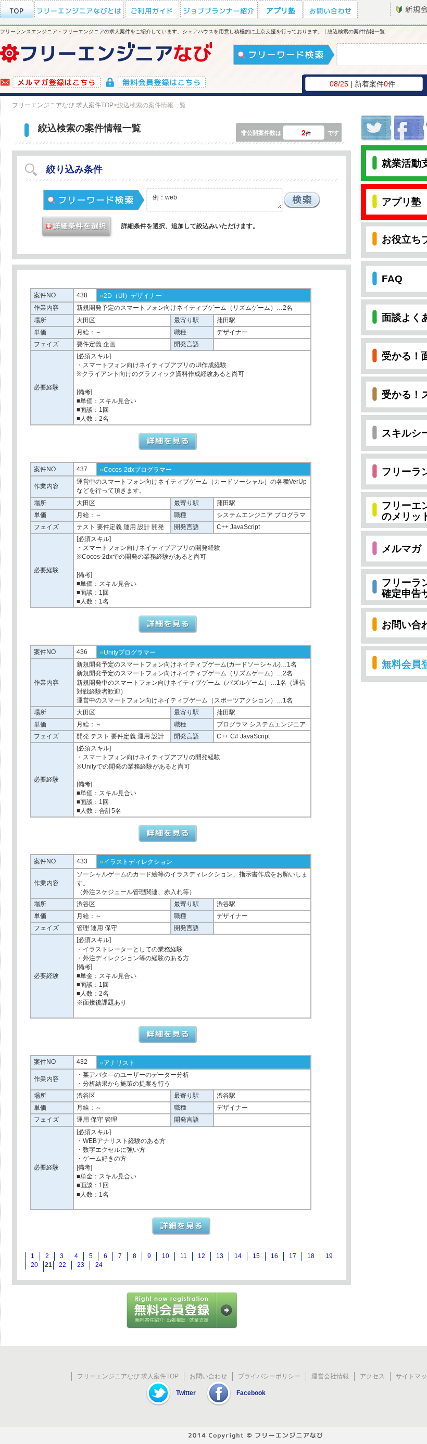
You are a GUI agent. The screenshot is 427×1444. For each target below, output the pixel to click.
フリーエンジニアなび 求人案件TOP (63, 105)
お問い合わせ (208, 1376)
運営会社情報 (330, 1376)
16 (274, 1256)
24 (99, 1265)
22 (62, 1265)
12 (201, 1256)
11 (183, 1256)
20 (34, 1265)
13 (219, 1256)
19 (329, 1256)
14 (238, 1256)
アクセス (372, 1376)
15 (256, 1256)
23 (80, 1265)
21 (48, 1265)
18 (311, 1256)
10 (165, 1256)
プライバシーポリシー (269, 1376)
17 (292, 1256)
